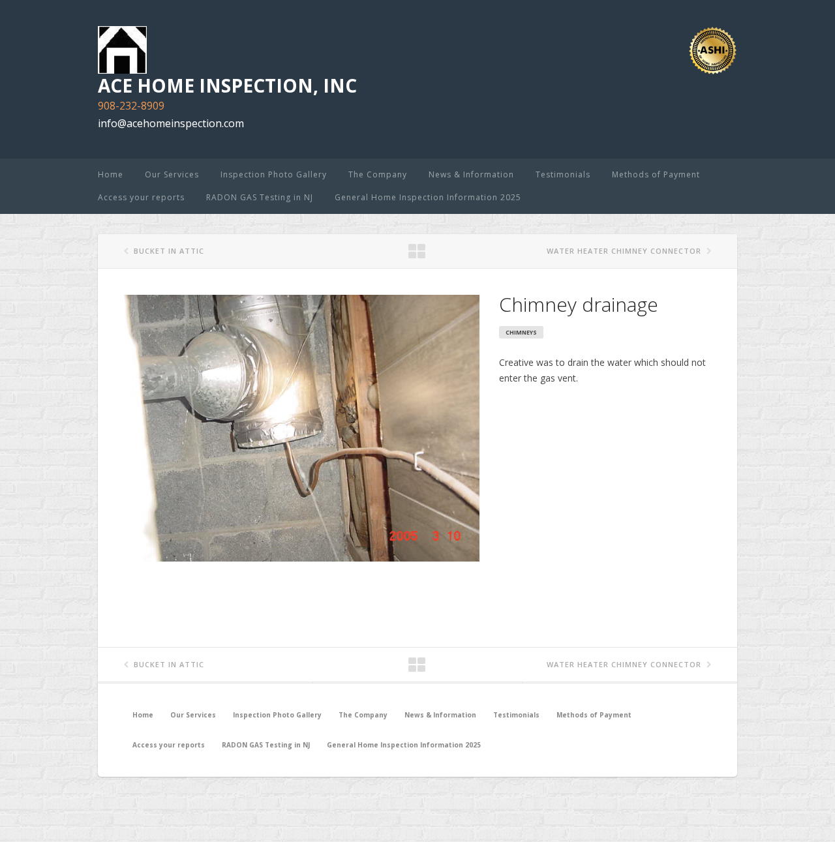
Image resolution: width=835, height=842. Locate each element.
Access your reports (141, 197)
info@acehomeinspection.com (171, 123)
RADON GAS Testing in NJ (259, 197)
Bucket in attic (169, 251)
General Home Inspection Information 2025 (428, 197)
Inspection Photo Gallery (273, 174)
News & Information (471, 174)
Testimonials (563, 174)
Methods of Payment (656, 174)
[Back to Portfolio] (417, 252)
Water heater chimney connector (624, 251)
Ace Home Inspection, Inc (227, 85)
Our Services (172, 174)
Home (110, 174)
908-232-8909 (131, 105)
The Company (377, 174)
